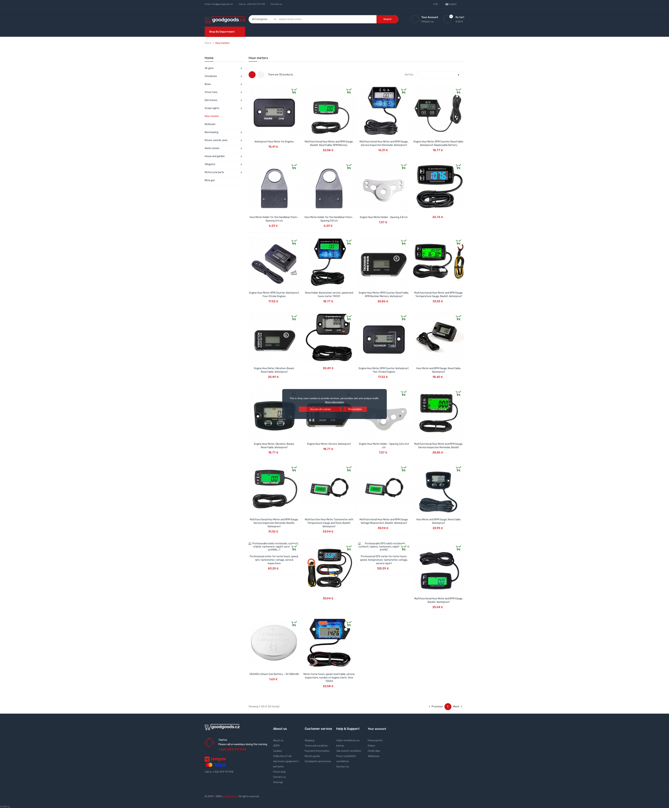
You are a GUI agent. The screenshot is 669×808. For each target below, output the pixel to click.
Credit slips (374, 750)
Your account (377, 729)
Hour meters (212, 116)
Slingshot (210, 164)
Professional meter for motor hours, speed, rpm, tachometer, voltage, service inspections (274, 560)
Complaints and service (318, 761)
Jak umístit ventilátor (348, 750)
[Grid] (252, 74)
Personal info (375, 740)
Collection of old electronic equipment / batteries (286, 761)
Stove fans (211, 92)
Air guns (209, 68)
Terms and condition (316, 745)
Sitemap (278, 782)
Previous (435, 707)
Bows (208, 84)
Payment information (317, 750)
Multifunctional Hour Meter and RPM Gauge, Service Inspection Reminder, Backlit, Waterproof (274, 523)
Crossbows (211, 76)
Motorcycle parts (214, 172)
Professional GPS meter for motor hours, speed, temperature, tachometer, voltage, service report (384, 560)
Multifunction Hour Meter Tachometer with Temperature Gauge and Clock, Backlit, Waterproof (329, 523)
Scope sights (212, 108)
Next (458, 707)
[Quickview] (251, 88)
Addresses (373, 756)
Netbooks (210, 124)
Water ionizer (212, 148)
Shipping (309, 740)
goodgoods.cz (230, 796)
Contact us (276, 4)
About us (278, 740)
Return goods (312, 756)
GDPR (276, 745)
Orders (371, 745)
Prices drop (279, 771)
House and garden (215, 156)
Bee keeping (211, 132)
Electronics (211, 100)
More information (334, 402)
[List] (260, 74)
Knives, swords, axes (216, 140)
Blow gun (210, 180)
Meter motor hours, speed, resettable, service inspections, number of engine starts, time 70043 (329, 678)
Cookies (277, 750)
